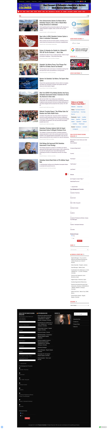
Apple (78, 117)
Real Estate (58, 11)
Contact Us (28, 1)
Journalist (72, 229)
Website (73, 106)
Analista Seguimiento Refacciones (78, 282)
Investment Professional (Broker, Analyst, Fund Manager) (79, 218)
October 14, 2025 (46, 32)
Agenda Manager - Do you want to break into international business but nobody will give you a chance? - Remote (79, 260)
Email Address (73, 143)
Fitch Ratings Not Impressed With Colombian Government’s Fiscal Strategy (52, 144)
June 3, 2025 (45, 44)
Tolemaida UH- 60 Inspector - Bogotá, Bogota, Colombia (44, 354)
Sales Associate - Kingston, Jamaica (79, 265)
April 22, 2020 (45, 139)
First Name (73, 158)
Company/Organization (75, 148)
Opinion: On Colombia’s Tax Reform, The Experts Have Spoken (54, 79)
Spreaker (78, 121)
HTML (74, 235)
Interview (75, 11)
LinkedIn (85, 126)
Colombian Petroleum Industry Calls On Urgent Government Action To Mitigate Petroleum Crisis (53, 129)
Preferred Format (74, 234)
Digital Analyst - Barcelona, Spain (78, 279)
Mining (32, 11)
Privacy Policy (34, 1)
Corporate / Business (75, 192)
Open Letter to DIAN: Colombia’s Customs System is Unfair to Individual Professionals (54, 37)
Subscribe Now (21, 1)
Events (83, 11)
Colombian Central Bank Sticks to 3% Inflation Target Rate (54, 161)
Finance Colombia (42, 425)
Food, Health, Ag (52, 11)
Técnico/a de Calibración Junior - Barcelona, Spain (78, 276)
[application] (79, 64)
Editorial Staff (53, 32)
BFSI (21, 11)
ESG (61, 11)
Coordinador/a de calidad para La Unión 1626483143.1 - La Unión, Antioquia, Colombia (80, 271)
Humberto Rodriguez (55, 58)
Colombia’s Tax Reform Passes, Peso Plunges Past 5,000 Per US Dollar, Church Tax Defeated (53, 65)
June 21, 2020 (45, 124)
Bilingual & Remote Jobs (77, 254)
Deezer (85, 121)
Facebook (78, 126)
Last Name (72, 169)
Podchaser (81, 124)
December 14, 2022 (46, 58)
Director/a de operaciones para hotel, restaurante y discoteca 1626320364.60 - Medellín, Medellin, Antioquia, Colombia (80, 287)
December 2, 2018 (46, 168)
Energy (24, 11)
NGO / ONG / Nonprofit (75, 203)
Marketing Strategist (42, 347)
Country (72, 153)
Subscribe (79, 106)
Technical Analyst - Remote (44, 332)
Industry (39, 11)
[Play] (71, 68)
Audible (84, 117)
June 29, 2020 (45, 107)
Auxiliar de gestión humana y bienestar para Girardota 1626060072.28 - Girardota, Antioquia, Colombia (44, 343)
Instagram (75, 129)
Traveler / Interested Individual (77, 224)
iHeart (72, 119)
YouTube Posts (75, 112)
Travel (43, 11)
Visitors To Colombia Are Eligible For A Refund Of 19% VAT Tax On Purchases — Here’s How (53, 51)
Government (73, 198)
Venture (35, 11)
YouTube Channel (80, 109)
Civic (47, 11)
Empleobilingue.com (42, 313)
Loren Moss (54, 72)
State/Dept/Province (75, 181)
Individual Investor (74, 208)
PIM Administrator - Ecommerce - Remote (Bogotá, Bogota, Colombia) (45, 336)
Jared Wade (54, 168)
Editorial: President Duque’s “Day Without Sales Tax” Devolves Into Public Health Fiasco (54, 112)
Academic (72, 213)
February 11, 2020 (46, 156)
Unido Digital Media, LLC (69, 1)
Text (73, 238)
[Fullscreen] (87, 68)
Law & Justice (70, 11)
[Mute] (85, 68)
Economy (64, 11)
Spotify (78, 119)
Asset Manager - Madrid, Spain (78, 267)
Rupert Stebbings (53, 88)
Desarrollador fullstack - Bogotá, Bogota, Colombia (78, 296)
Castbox (75, 124)
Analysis (79, 11)
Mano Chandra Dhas (53, 44)
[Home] (18, 11)
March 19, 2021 (46, 88)
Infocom (27, 11)
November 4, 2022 (46, 72)
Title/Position (73, 164)
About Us (40, 1)
